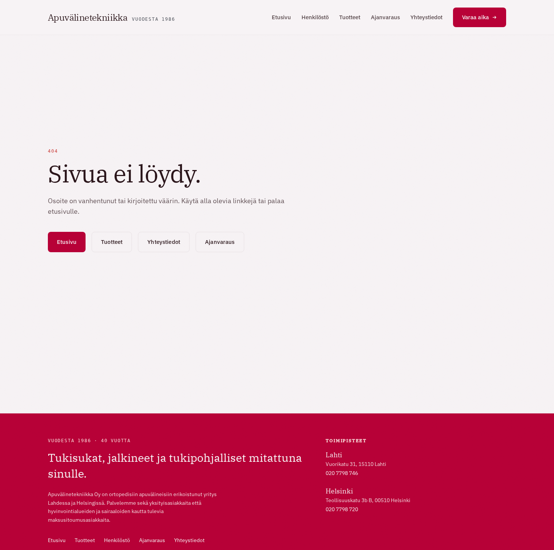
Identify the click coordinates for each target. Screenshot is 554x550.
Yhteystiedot (426, 17)
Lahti (334, 454)
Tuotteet (349, 17)
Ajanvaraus (385, 17)
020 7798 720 (342, 509)
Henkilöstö (315, 17)
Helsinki (339, 491)
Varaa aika (475, 17)
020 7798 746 (342, 473)
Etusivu (281, 17)
